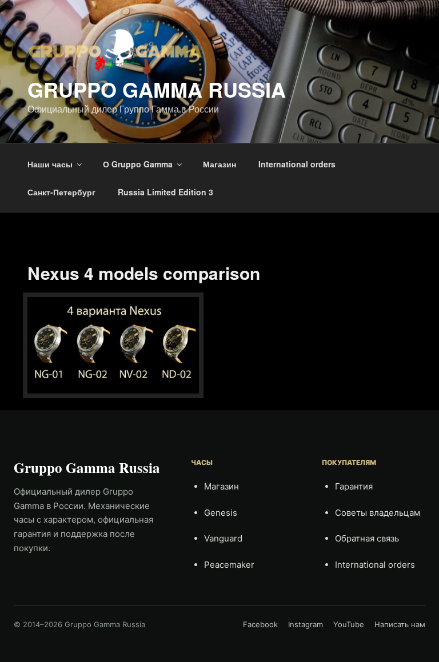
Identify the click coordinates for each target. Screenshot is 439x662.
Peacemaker (229, 564)
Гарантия (354, 486)
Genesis (220, 512)
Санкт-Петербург (61, 192)
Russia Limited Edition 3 (165, 192)
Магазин (219, 164)
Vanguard (223, 538)
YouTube (348, 624)
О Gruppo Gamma (138, 164)
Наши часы (50, 164)
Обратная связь (367, 538)
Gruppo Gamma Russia (156, 89)
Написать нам (399, 624)
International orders (297, 164)
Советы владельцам (377, 512)
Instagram (305, 624)
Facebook (260, 624)
